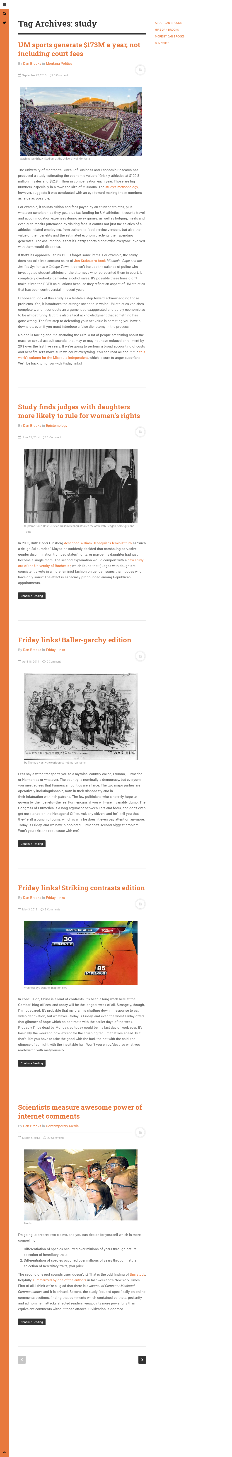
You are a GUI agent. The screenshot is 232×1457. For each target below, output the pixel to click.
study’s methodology (121, 187)
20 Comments (55, 1137)
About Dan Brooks (168, 23)
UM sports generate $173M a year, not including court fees (79, 49)
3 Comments (52, 909)
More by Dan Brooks (169, 36)
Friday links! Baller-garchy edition (74, 639)
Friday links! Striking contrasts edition (81, 887)
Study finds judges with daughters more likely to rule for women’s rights (79, 411)
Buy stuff (162, 43)
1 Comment (53, 437)
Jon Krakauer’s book (90, 260)
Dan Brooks (32, 63)
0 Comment (60, 75)
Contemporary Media (62, 1126)
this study (137, 1274)
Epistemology (57, 425)
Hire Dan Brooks (167, 29)
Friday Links (55, 649)
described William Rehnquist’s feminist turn (98, 543)
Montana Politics (59, 63)
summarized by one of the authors (59, 1280)
